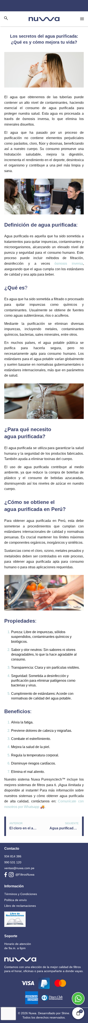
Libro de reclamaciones (20, 905)
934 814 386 (12, 856)
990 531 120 (12, 862)
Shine (65, 1013)
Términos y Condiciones (20, 894)
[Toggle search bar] (6, 18)
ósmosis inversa (68, 263)
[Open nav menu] (82, 18)
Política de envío (15, 900)
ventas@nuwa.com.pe (19, 868)
